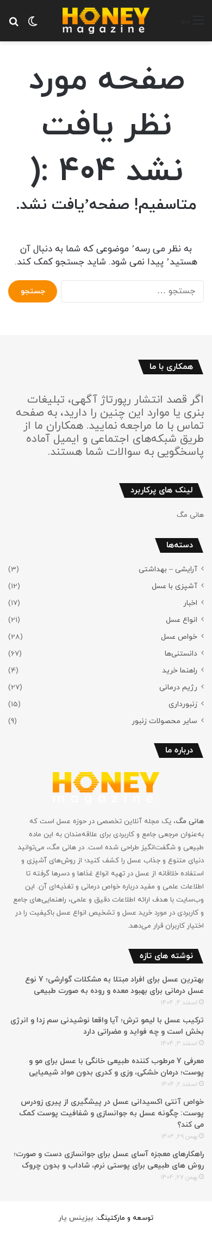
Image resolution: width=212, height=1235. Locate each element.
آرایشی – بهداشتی (168, 569)
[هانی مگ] (106, 21)
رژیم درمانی (178, 687)
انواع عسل (181, 620)
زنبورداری (183, 704)
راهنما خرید (179, 670)
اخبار (190, 603)
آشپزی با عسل (174, 586)
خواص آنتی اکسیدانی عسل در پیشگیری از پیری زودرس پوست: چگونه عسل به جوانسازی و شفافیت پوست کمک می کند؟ (111, 1113)
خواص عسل (179, 637)
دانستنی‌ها (181, 654)
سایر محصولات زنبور (164, 721)
